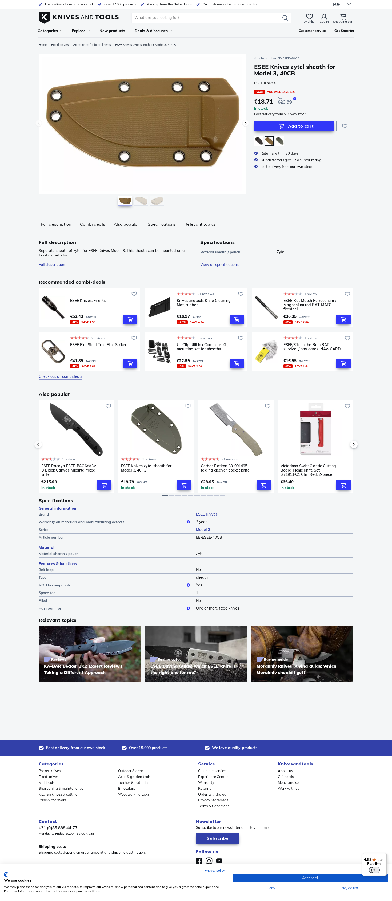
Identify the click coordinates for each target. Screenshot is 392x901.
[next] (344, 444)
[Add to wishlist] (344, 126)
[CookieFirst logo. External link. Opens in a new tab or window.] (6, 874)
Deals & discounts (151, 31)
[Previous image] (38, 123)
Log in (324, 21)
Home (43, 45)
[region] (142, 131)
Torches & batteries (133, 782)
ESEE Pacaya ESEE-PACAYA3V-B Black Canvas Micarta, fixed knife (69, 470)
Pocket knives (50, 771)
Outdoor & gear (130, 771)
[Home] (79, 16)
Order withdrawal (212, 794)
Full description (56, 224)
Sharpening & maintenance (61, 788)
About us (285, 771)
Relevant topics (200, 224)
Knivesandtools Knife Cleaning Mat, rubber (204, 302)
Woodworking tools (133, 794)
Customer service (212, 771)
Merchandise (288, 782)
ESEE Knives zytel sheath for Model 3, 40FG (146, 468)
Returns (204, 788)
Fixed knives (59, 45)
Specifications (162, 224)
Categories (48, 31)
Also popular (126, 224)
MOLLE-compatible (55, 585)
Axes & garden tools (134, 776)
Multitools (46, 782)
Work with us (288, 788)
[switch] (374, 870)
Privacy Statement (213, 800)
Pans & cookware (53, 800)
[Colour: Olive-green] (279, 141)
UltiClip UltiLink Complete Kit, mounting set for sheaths (202, 347)
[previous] (47, 444)
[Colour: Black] (259, 141)
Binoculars (126, 788)
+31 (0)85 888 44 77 (58, 827)
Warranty (206, 782)
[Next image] (245, 123)
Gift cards (286, 776)
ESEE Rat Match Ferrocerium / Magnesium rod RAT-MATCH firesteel (309, 304)
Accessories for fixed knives (92, 45)
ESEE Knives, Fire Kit (88, 300)
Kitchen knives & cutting (58, 794)
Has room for (50, 608)
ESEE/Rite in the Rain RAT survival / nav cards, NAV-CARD (312, 347)
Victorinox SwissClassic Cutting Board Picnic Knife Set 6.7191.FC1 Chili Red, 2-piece (308, 470)
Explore (79, 31)
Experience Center (213, 776)
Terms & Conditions (213, 806)
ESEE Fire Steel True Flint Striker (98, 345)
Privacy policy (215, 870)
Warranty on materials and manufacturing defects (82, 522)
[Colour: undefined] (269, 141)
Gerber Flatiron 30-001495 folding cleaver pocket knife (225, 468)
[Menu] (383, 856)
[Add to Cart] (130, 319)
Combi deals (92, 224)
